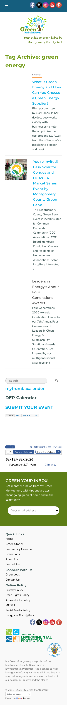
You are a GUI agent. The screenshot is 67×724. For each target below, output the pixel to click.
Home (9, 539)
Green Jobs (13, 554)
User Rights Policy (17, 595)
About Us (12, 559)
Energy (37, 74)
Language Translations (20, 615)
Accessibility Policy (18, 600)
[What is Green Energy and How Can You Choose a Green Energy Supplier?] (6, 74)
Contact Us (13, 564)
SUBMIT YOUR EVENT (29, 407)
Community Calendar (19, 549)
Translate (27, 698)
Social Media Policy (18, 610)
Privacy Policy (14, 590)
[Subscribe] (55, 510)
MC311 (10, 605)
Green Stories (15, 544)
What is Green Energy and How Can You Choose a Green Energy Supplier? (46, 93)
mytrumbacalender (24, 388)
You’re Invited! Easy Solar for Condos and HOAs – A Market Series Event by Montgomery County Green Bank (45, 183)
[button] (56, 381)
